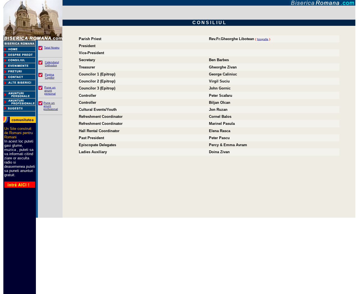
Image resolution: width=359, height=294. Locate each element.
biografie (262, 39)
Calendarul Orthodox (52, 64)
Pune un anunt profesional (50, 106)
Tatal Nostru (51, 47)
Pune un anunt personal (50, 90)
